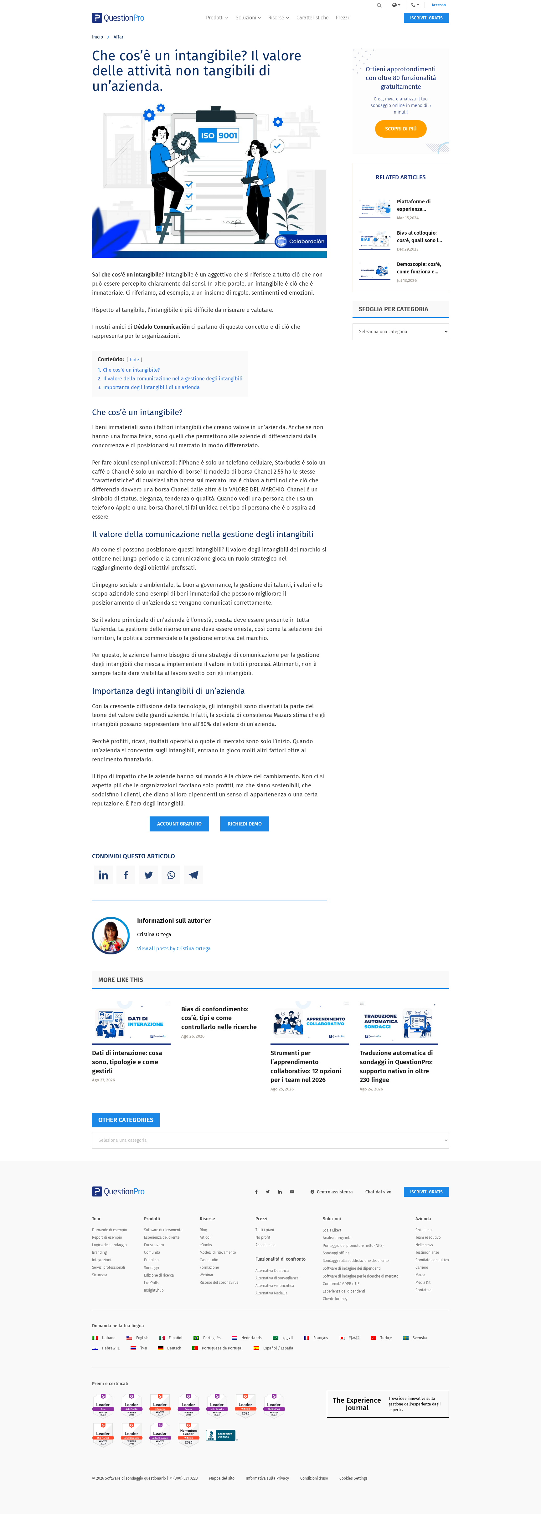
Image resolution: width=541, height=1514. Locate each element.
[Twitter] (148, 875)
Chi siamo (423, 1230)
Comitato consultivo (432, 1260)
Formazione (209, 1267)
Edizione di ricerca (159, 1275)
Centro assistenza (335, 1192)
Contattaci (423, 1290)
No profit (262, 1237)
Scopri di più (401, 129)
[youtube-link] (292, 1192)
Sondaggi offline (336, 1253)
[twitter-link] (268, 1192)
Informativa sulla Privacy (267, 1478)
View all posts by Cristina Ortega (174, 949)
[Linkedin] (103, 875)
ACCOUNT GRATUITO (179, 824)
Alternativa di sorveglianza (276, 1278)
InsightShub (154, 1290)
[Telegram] (193, 875)
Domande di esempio (109, 1230)
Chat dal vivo (378, 1192)
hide (134, 360)
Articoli (205, 1237)
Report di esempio (107, 1237)
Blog (203, 1230)
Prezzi (342, 18)
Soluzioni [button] (246, 18)
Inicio (97, 37)
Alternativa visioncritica (274, 1285)
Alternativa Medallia (271, 1293)
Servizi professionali (108, 1267)
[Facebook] (125, 875)
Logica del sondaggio (109, 1245)
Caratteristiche (312, 18)
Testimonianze (427, 1252)
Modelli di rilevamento (218, 1252)
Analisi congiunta (337, 1238)
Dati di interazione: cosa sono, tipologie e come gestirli (127, 1062)
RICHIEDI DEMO (245, 824)
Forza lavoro (154, 1245)
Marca (420, 1275)
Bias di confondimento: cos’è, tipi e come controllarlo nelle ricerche (219, 1018)
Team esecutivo (428, 1237)
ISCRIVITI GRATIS (426, 18)
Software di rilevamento (163, 1230)
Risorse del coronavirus (219, 1282)
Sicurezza (99, 1275)
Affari (119, 37)
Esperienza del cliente (161, 1237)
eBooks (206, 1245)
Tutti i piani (264, 1230)
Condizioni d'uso (314, 1478)
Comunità (152, 1252)
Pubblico (151, 1260)
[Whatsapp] (171, 875)
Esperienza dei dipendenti (344, 1291)
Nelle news (424, 1245)
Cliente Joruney (335, 1299)
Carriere (421, 1267)
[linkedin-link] (280, 1192)
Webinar (206, 1275)
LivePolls (151, 1283)
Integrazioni (101, 1260)
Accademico (265, 1245)
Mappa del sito (221, 1478)
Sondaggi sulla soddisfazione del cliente (356, 1260)
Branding (99, 1252)
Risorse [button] (276, 18)
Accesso (439, 5)
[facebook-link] (256, 1192)
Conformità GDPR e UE (341, 1284)
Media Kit (422, 1282)
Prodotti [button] (215, 18)
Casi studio (209, 1260)
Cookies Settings (353, 1478)
